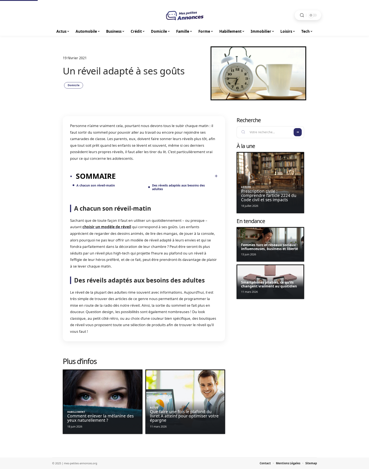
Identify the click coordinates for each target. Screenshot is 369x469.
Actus (154, 407)
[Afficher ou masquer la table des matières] (167, 176)
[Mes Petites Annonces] (184, 15)
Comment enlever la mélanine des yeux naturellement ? (100, 418)
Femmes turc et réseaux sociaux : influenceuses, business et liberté (269, 247)
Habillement (76, 411)
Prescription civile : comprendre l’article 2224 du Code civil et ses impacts (268, 195)
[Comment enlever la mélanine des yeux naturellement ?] (102, 401)
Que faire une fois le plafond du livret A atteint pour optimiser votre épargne (184, 416)
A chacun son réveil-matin (95, 185)
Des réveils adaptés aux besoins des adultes (178, 187)
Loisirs (246, 186)
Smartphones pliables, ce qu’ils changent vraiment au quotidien (269, 284)
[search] (302, 15)
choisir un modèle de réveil (106, 226)
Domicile (73, 85)
